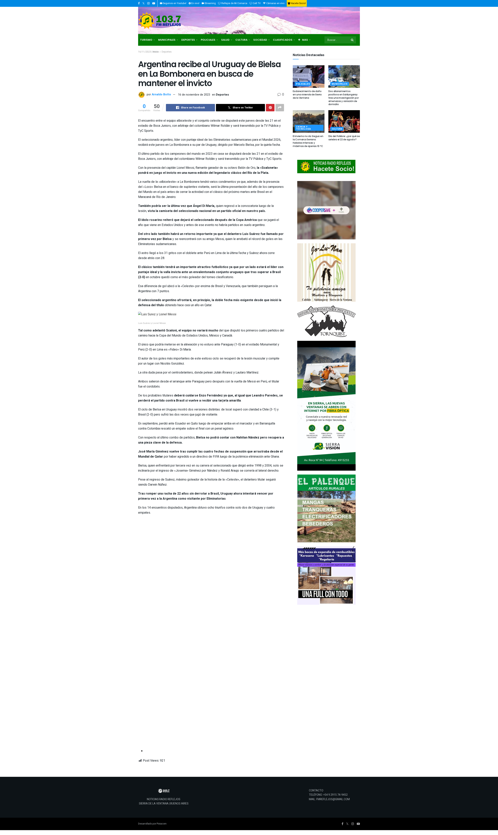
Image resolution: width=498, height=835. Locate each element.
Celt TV (256, 3)
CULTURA (241, 40)
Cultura (337, 129)
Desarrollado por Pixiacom (152, 823)
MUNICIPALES (166, 40)
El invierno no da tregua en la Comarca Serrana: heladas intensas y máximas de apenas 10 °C (308, 141)
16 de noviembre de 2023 (194, 94)
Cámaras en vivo (275, 3)
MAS (305, 40)
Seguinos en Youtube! (174, 3)
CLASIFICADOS (282, 40)
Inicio (156, 52)
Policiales (303, 84)
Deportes (167, 52)
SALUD (225, 40)
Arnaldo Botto (161, 94)
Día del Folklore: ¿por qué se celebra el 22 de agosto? (344, 137)
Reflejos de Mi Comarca (234, 3)
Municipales (340, 84)
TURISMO (146, 40)
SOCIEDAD (260, 40)
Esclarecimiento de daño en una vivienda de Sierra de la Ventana (307, 94)
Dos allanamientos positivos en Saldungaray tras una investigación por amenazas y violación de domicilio (343, 98)
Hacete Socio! (298, 3)
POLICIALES (208, 40)
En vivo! (195, 3)
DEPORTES (188, 40)
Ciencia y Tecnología (303, 128)
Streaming (210, 3)
